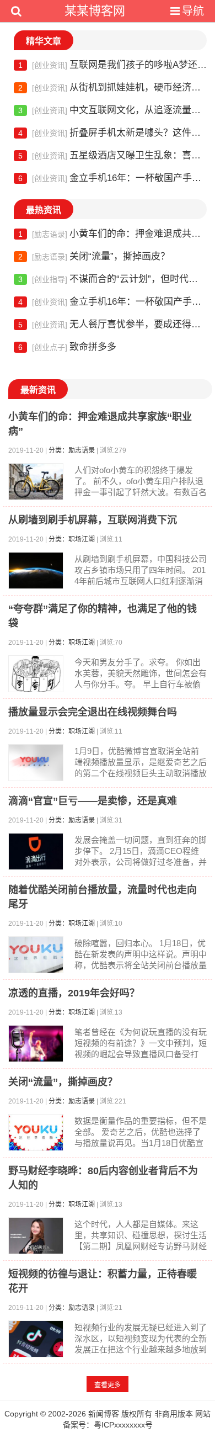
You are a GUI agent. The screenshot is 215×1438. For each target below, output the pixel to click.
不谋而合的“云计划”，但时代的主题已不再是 (112, 279)
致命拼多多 (67, 347)
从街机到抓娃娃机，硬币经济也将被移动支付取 (112, 87)
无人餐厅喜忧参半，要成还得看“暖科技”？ (112, 324)
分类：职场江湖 (72, 539)
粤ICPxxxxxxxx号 (123, 1424)
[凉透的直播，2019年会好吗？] (35, 1043)
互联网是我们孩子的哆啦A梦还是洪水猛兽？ (112, 65)
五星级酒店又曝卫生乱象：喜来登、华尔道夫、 (112, 155)
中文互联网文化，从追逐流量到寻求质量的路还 (112, 110)
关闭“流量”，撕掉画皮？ (94, 256)
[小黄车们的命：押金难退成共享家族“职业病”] (35, 481)
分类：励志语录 (72, 450)
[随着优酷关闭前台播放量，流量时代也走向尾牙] (35, 954)
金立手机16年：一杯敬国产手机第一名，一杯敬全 (112, 178)
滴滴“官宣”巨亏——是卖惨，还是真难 (92, 800)
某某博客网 (94, 11)
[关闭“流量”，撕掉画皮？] (35, 1132)
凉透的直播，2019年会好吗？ (73, 993)
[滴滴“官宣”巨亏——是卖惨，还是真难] (35, 851)
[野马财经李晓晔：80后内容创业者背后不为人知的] (35, 1235)
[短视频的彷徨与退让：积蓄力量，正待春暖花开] (35, 1338)
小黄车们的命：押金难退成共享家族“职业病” (112, 234)
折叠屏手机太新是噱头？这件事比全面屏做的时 (112, 133)
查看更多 (107, 1385)
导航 (193, 11)
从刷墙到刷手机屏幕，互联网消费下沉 (92, 520)
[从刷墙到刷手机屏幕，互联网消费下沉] (35, 570)
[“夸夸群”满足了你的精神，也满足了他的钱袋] (35, 673)
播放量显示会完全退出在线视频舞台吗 (92, 712)
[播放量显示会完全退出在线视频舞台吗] (35, 762)
